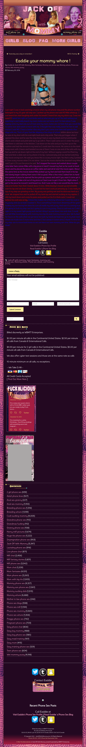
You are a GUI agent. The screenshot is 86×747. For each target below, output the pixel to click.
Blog (29, 40)
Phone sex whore (35, 262)
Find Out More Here (17, 379)
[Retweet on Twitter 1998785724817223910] (16, 429)
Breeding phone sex (16, 508)
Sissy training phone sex (18, 646)
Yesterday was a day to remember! (20, 54)
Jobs (56, 738)
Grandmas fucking (15, 523)
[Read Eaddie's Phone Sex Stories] (43, 699)
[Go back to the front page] (43, 21)
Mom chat (11, 567)
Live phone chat (14, 551)
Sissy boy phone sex (16, 634)
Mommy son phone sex (51, 65)
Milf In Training (72, 54)
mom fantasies (33, 260)
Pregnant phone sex (16, 623)
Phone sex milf (14, 607)
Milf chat (11, 555)
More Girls (66, 40)
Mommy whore (65, 65)
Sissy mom (12, 642)
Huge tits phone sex (16, 535)
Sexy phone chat (15, 626)
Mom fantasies (36, 65)
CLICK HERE (43, 689)
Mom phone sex (14, 575)
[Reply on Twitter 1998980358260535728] (11, 412)
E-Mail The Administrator (24, 742)
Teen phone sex (14, 650)
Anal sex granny (14, 500)
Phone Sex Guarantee (48, 738)
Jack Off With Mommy (23, 65)
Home (30, 738)
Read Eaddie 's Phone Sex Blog (43, 248)
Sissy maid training (15, 638)
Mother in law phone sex (18, 599)
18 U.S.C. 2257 (37, 738)
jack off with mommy (17, 260)
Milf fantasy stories (15, 559)
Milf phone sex (13, 563)
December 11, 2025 (15, 400)
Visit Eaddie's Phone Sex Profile (43, 245)
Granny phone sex (15, 527)
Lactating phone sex (16, 547)
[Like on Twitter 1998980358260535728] (21, 412)
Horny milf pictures (16, 531)
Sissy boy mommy (15, 630)
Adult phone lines (15, 496)
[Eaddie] (43, 237)
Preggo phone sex (15, 619)
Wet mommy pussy (17, 67)
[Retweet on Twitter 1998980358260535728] (16, 412)
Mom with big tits (15, 579)
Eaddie (10, 65)
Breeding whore (14, 512)
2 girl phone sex (14, 492)
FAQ (43, 40)
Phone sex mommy (16, 611)
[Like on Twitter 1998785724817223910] (21, 429)
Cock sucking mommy (17, 516)
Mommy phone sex (16, 583)
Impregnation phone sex (18, 539)
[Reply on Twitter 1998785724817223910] (11, 429)
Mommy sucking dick (17, 591)
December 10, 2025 (16, 417)
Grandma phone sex (16, 519)
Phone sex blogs (14, 603)
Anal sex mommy (15, 504)
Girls (12, 40)
